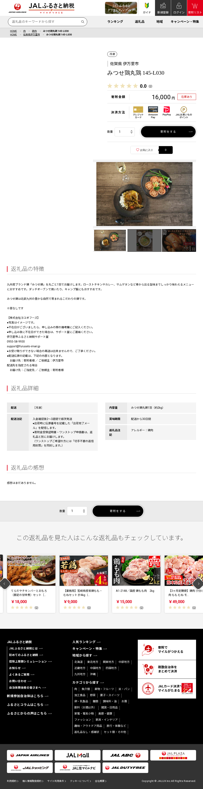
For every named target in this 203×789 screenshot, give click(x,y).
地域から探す (82, 655)
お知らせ (15, 668)
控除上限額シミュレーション (28, 661)
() (150, 86)
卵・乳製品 (81, 701)
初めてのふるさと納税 (23, 655)
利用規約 (11, 781)
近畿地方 (79, 668)
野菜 (93, 695)
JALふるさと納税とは (23, 648)
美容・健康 (105, 713)
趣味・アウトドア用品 (88, 725)
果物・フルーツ (104, 689)
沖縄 (93, 674)
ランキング (115, 22)
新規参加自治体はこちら (25, 696)
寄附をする (168, 131)
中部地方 (124, 661)
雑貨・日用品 (109, 707)
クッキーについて (79, 781)
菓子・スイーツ (110, 695)
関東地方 (108, 661)
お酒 (124, 701)
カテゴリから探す (85, 682)
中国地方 (95, 668)
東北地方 (92, 661)
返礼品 (140, 22)
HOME (13, 31)
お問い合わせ (18, 681)
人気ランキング (84, 642)
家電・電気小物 (84, 713)
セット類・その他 (115, 732)
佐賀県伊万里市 (31, 34)
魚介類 (86, 689)
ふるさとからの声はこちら (27, 713)
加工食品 (79, 695)
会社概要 (99, 781)
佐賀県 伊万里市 (124, 63)
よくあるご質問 (19, 674)
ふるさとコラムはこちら (25, 705)
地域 (159, 22)
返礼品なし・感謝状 (86, 732)
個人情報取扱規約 (31, 781)
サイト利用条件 (55, 781)
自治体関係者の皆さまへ (25, 687)
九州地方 (79, 674)
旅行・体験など (116, 725)
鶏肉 (34, 31)
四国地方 (111, 668)
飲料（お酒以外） (85, 707)
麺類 (95, 701)
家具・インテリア (107, 719)
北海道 (78, 661)
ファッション (82, 719)
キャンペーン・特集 (185, 22)
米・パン (124, 689)
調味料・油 (110, 701)
